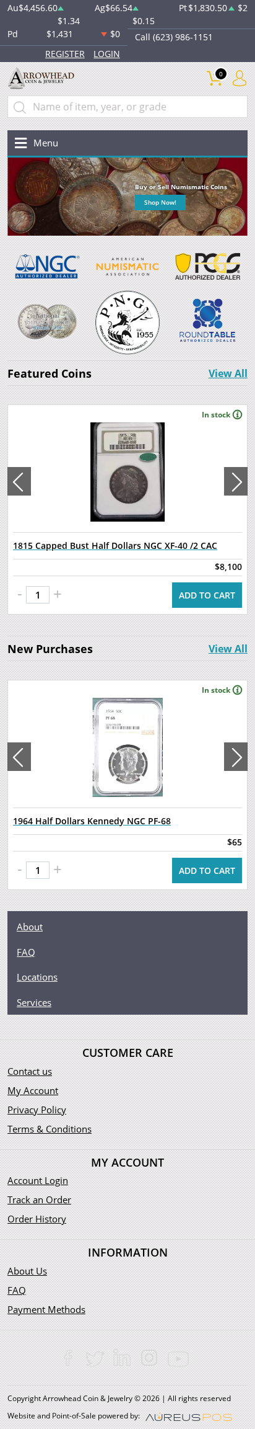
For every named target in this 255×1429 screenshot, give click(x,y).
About (30, 926)
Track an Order (39, 1199)
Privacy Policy (36, 1109)
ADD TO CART (207, 595)
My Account (32, 1090)
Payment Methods (46, 1309)
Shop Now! (160, 202)
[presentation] (19, 481)
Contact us (29, 1071)
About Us (27, 1271)
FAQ (26, 952)
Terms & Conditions (49, 1129)
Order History (36, 1219)
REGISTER (65, 54)
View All (228, 373)
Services (34, 1002)
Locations (37, 977)
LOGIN (106, 54)
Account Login (37, 1180)
